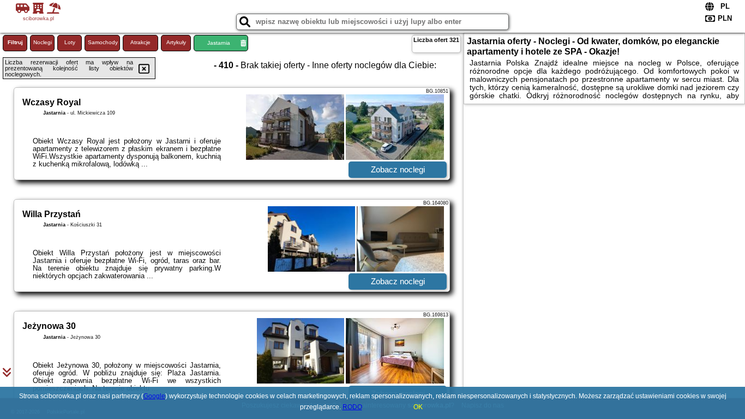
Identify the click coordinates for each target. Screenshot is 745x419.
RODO (352, 407)
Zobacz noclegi (398, 169)
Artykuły (176, 42)
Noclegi (42, 42)
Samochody (103, 42)
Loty (69, 42)
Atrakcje (140, 42)
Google (154, 396)
